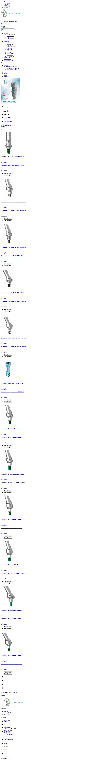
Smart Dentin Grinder (9, 60)
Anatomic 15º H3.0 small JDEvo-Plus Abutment (13, 564)
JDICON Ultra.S (11, 38)
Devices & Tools (8, 48)
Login (8, 4)
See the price (4, 162)
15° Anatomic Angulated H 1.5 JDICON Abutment (13, 202)
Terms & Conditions (8, 713)
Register (8, 3)
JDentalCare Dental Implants (13, 68)
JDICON (9, 37)
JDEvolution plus (11, 34)
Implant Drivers (10, 51)
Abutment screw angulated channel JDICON (12, 383)
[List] (2, 124)
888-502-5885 (4, 27)
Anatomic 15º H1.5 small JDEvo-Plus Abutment (13, 474)
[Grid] (1, 124)
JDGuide (9, 52)
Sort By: (3, 126)
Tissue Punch (10, 55)
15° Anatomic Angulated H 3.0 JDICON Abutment (13, 247)
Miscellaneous (7, 40)
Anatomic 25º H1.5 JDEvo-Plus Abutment (11, 610)
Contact (5, 75)
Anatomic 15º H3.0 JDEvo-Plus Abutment (11, 519)
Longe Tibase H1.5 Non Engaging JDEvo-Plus (12, 156)
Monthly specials (5, 23)
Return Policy (7, 714)
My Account (7, 720)
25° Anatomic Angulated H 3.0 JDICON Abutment (13, 338)
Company (6, 71)
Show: (2, 129)
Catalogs (6, 65)
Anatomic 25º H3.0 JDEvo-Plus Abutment (11, 655)
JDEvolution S (10, 36)
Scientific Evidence (8, 739)
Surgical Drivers (10, 53)
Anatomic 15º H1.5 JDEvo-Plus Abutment (11, 428)
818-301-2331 (7, 732)
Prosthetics (6, 41)
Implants (6, 33)
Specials (6, 721)
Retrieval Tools (7, 59)
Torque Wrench (10, 56)
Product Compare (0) (6, 125)
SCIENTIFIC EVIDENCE (10, 66)
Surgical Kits (7, 57)
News (5, 72)
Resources (6, 76)
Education (6, 73)
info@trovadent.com (8, 734)
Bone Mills (9, 49)
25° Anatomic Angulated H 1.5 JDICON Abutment (13, 292)
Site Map (6, 746)
